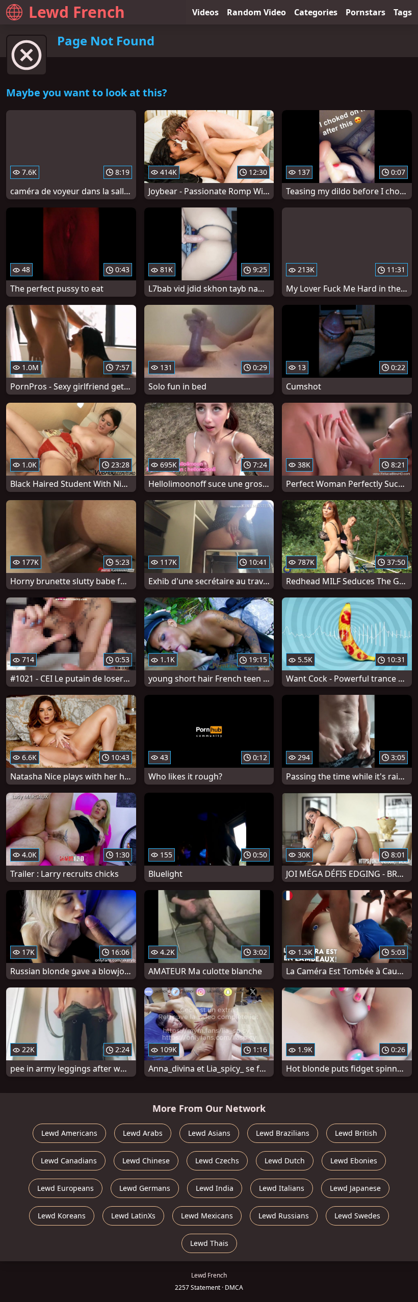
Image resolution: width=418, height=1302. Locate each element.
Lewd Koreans (62, 1215)
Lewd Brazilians (282, 1133)
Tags (403, 12)
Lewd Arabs (143, 1133)
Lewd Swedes (357, 1215)
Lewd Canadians (69, 1160)
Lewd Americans (69, 1133)
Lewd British (356, 1133)
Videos (205, 12)
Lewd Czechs (217, 1160)
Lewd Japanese (355, 1188)
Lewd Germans (144, 1188)
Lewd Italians (281, 1188)
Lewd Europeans (65, 1188)
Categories (315, 12)
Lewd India (214, 1188)
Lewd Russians (283, 1215)
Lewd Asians (209, 1133)
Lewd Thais (209, 1243)
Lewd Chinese (146, 1160)
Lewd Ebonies (353, 1160)
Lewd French (77, 12)
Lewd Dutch (285, 1160)
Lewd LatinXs (133, 1215)
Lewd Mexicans (207, 1215)
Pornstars (365, 12)
